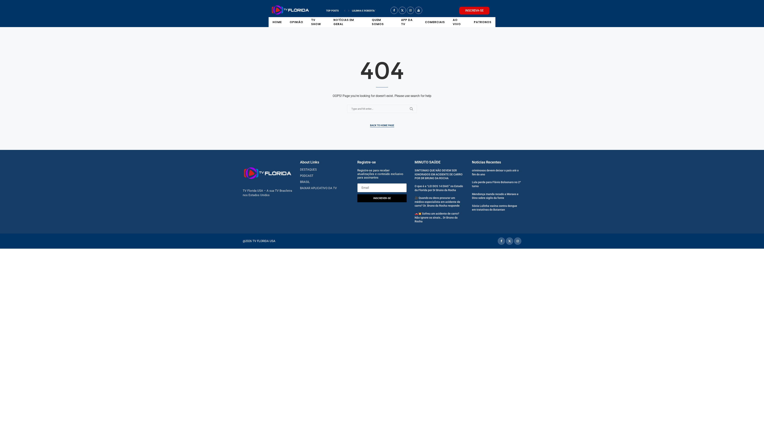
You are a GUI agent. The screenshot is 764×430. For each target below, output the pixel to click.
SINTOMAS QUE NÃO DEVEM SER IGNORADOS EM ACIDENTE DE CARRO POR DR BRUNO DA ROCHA (439, 174)
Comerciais (435, 22)
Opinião (296, 22)
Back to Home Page (382, 125)
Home (277, 22)
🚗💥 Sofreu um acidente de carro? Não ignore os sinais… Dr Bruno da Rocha (437, 217)
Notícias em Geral (343, 22)
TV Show (316, 22)
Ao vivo (457, 22)
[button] (344, 11)
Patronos (482, 22)
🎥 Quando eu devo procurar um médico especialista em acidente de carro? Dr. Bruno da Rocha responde (437, 201)
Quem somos (378, 22)
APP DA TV (407, 22)
